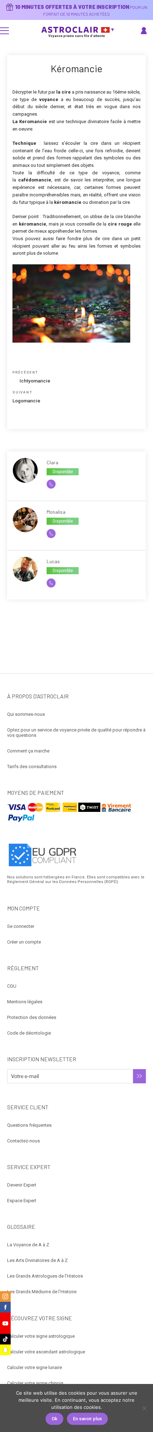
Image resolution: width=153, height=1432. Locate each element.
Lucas (53, 561)
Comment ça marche (28, 751)
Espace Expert (21, 1200)
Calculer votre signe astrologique (41, 1336)
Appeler (54, 484)
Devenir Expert (21, 1185)
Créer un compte (24, 942)
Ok (54, 1418)
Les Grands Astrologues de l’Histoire (45, 1276)
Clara (52, 462)
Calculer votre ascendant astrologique (46, 1351)
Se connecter (20, 926)
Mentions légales (24, 1001)
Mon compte (144, 30)
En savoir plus (87, 1418)
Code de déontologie (29, 1033)
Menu (4, 30)
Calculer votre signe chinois (35, 1383)
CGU (11, 986)
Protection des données (31, 1017)
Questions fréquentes (29, 1125)
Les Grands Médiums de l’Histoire (41, 1291)
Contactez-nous (23, 1140)
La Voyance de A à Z (28, 1244)
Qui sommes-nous (26, 714)
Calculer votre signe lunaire (34, 1367)
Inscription (139, 1076)
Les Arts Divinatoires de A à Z (37, 1260)
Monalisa (56, 512)
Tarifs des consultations (32, 766)
